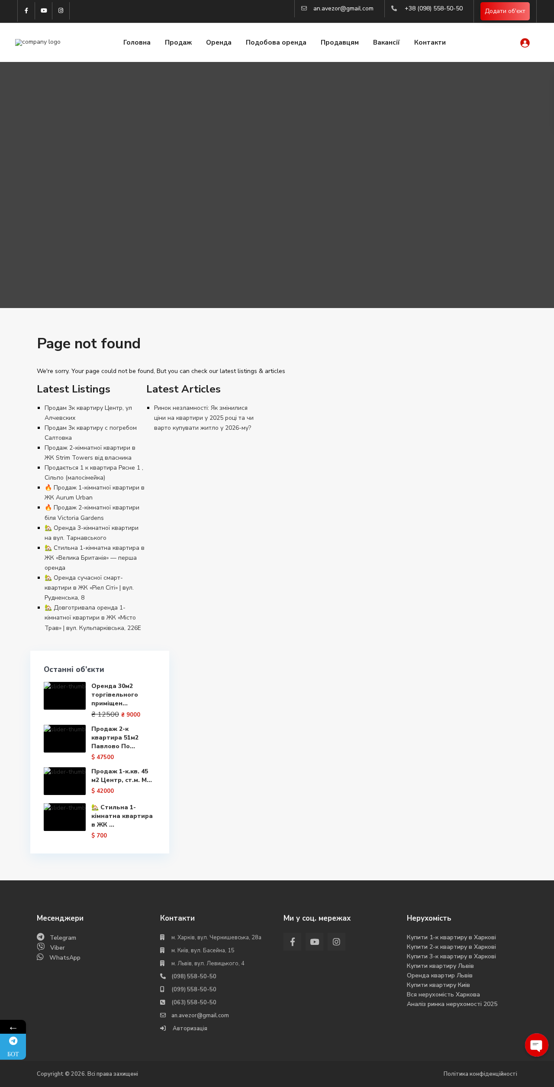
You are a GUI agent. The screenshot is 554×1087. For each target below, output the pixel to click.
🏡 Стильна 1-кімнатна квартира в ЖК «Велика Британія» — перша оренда (95, 558)
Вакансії (386, 42)
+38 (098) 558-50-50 (434, 8)
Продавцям (340, 42)
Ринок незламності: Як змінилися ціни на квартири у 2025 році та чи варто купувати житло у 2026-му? (204, 418)
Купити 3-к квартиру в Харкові (451, 956)
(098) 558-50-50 (193, 976)
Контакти (430, 42)
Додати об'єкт (505, 11)
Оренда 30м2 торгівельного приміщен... (114, 694)
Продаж (178, 42)
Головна (137, 42)
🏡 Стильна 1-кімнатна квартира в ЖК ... (122, 816)
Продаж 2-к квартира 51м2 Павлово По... (114, 737)
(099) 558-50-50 (193, 989)
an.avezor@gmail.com (343, 8)
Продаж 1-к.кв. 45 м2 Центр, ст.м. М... (121, 775)
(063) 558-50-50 (193, 1002)
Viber (57, 948)
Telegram (63, 938)
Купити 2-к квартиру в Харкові (451, 947)
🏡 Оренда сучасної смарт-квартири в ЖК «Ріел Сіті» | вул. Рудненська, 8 (89, 588)
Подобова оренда (276, 42)
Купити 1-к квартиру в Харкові (451, 937)
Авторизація (189, 1028)
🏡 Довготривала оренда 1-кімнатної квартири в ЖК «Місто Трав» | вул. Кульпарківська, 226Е (93, 618)
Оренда (219, 42)
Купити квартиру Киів (438, 985)
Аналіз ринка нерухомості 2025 (452, 1004)
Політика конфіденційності (480, 1074)
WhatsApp (65, 958)
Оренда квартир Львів (440, 975)
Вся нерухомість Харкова (443, 994)
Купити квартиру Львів (440, 966)
